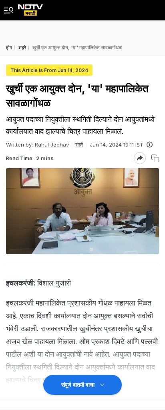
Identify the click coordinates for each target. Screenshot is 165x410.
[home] (30, 8)
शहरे (79, 144)
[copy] (155, 158)
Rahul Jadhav (52, 144)
